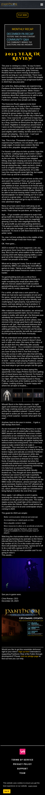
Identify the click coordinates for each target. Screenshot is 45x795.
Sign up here (23, 652)
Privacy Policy (22, 764)
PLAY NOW (22, 15)
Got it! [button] (6, 791)
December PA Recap (20, 34)
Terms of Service (22, 759)
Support (22, 768)
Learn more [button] (32, 786)
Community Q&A (18, 39)
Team (22, 773)
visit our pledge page (30, 656)
